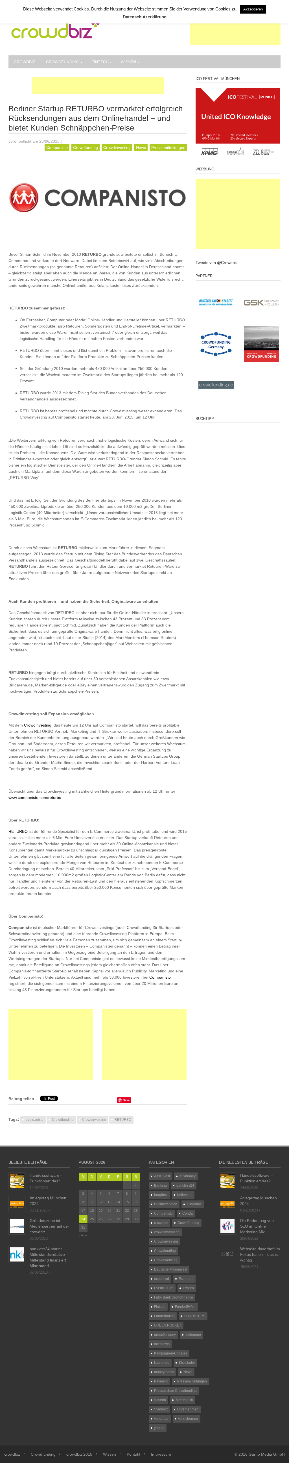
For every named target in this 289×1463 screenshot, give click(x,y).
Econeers (186, 1279)
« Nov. (83, 1235)
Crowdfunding (62, 62)
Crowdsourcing (166, 1260)
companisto (34, 1120)
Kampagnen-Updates (170, 1353)
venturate (161, 1419)
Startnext (161, 1409)
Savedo (160, 1400)
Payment (161, 1381)
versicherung (188, 1419)
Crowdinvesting (117, 147)
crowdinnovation (166, 1232)
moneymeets (164, 1372)
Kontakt (133, 1454)
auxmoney (187, 1176)
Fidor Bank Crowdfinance (173, 1297)
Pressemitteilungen (168, 147)
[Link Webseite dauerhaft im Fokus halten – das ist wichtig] (227, 1254)
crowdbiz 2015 (79, 1454)
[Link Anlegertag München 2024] (16, 1203)
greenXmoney (165, 1335)
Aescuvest (162, 1176)
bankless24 (185, 1185)
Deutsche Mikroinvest (170, 1269)
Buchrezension (165, 1204)
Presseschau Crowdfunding (175, 1391)
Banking (160, 1185)
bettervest (184, 1195)
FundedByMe (185, 1307)
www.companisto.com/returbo (34, 797)
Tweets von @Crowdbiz (217, 262)
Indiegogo (193, 1335)
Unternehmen (187, 1409)
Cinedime (194, 1204)
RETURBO (18, 831)
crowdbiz (24, 62)
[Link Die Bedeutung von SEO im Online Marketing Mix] (227, 1226)
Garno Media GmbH (267, 1454)
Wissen (128, 62)
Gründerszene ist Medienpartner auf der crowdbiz (49, 1226)
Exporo (188, 1288)
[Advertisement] (235, 31)
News (141, 147)
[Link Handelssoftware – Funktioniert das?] (16, 1180)
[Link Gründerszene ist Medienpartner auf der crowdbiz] (16, 1226)
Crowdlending (165, 1251)
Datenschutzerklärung (145, 16)
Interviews (162, 1344)
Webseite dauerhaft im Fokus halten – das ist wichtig (260, 1254)
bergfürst (161, 1195)
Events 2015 (163, 1288)
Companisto (57, 147)
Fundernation (164, 1316)
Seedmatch (184, 1400)
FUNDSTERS (194, 1316)
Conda (187, 1213)
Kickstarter (187, 1363)
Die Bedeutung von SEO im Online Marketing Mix (257, 1226)
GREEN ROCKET (167, 1325)
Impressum (161, 1454)
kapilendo (161, 1363)
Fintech (100, 62)
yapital (159, 1428)
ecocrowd (161, 1279)
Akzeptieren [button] (253, 9)
